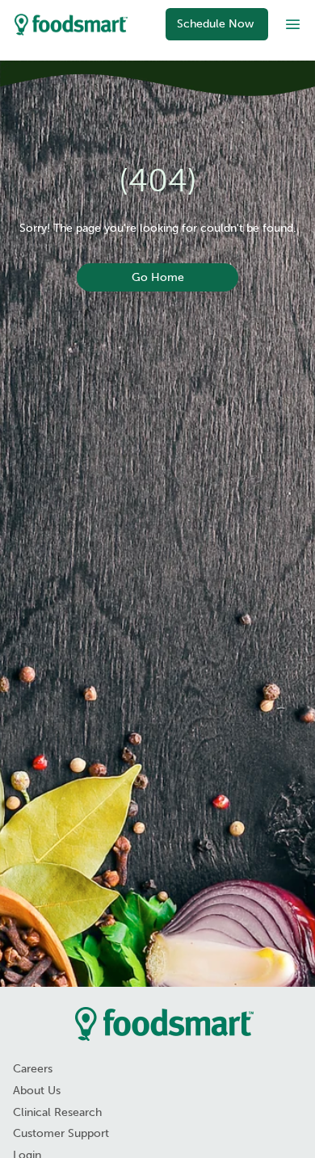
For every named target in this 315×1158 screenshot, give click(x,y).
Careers (32, 1069)
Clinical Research (57, 1112)
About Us (37, 1090)
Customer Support (61, 1133)
